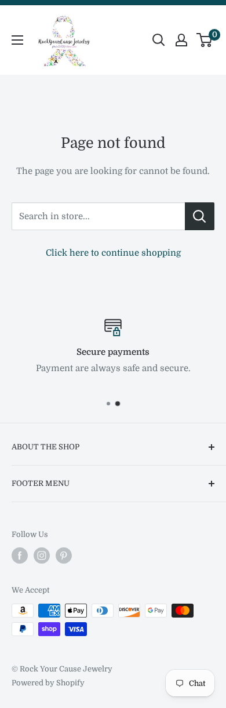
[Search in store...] (199, 216)
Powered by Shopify (48, 682)
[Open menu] (17, 40)
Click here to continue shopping (113, 253)
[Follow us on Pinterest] (64, 555)
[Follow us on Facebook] (20, 555)
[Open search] (158, 40)
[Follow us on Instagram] (42, 555)
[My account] (181, 40)
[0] (205, 40)
